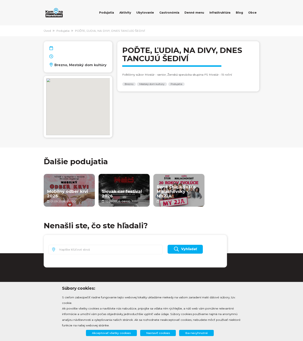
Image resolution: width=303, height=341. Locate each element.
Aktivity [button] (125, 12)
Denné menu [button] (194, 12)
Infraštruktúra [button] (219, 12)
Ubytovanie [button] (145, 12)
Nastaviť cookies (158, 333)
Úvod (47, 30)
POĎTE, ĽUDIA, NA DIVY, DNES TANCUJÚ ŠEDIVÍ (110, 30)
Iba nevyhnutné (196, 333)
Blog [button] (239, 12)
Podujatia (62, 30)
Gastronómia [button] (169, 12)
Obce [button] (252, 12)
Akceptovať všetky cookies (111, 333)
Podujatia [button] (106, 12)
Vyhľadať (189, 249)
